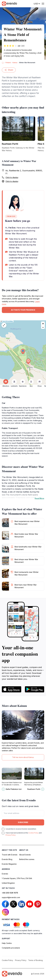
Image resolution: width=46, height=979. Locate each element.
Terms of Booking (35, 960)
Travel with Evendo (9, 855)
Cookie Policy (33, 833)
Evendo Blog (7, 859)
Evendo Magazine (9, 864)
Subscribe (23, 822)
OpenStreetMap (7, 321)
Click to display (12, 177)
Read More (39, 498)
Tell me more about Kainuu (23, 757)
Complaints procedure (11, 948)
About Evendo (25, 855)
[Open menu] (43, 4)
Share (10, 70)
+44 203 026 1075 (10, 893)
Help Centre (7, 943)
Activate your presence (23, 310)
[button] (23, 351)
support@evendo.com (11, 897)
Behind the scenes (26, 859)
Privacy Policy (11, 835)
